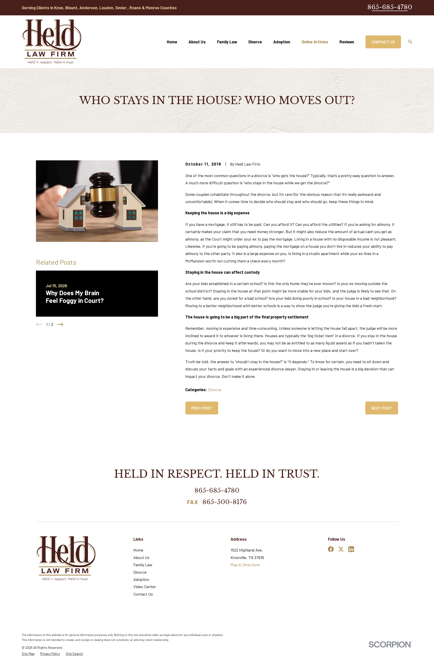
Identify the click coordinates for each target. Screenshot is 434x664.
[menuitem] (28, 654)
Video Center (144, 586)
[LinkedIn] (351, 549)
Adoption (141, 579)
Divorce (214, 389)
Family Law (142, 564)
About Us (141, 557)
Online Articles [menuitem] (315, 41)
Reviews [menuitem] (347, 41)
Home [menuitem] (172, 41)
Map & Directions (245, 564)
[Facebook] (331, 549)
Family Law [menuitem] (227, 41)
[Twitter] (341, 549)
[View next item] (60, 324)
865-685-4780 (389, 7)
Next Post (381, 407)
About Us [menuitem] (197, 41)
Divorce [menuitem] (255, 41)
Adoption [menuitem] (281, 41)
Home (138, 549)
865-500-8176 (224, 502)
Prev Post (201, 407)
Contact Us (383, 41)
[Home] (51, 41)
